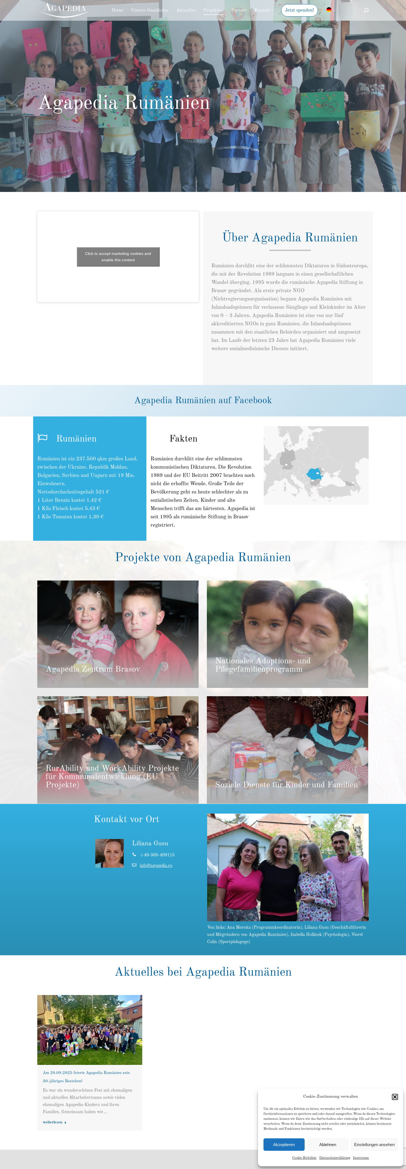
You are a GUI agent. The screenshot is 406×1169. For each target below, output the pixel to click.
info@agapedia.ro (156, 866)
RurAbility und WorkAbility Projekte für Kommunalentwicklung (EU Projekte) (112, 777)
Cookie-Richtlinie (304, 1158)
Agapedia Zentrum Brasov (93, 670)
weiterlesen (52, 1122)
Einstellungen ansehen (374, 1144)
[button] (395, 1097)
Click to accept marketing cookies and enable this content (118, 256)
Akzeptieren (284, 1144)
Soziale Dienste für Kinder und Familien (286, 785)
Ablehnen (327, 1144)
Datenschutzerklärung (334, 1158)
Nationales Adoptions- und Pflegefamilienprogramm (263, 665)
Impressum (361, 1158)
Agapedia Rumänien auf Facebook (203, 400)
